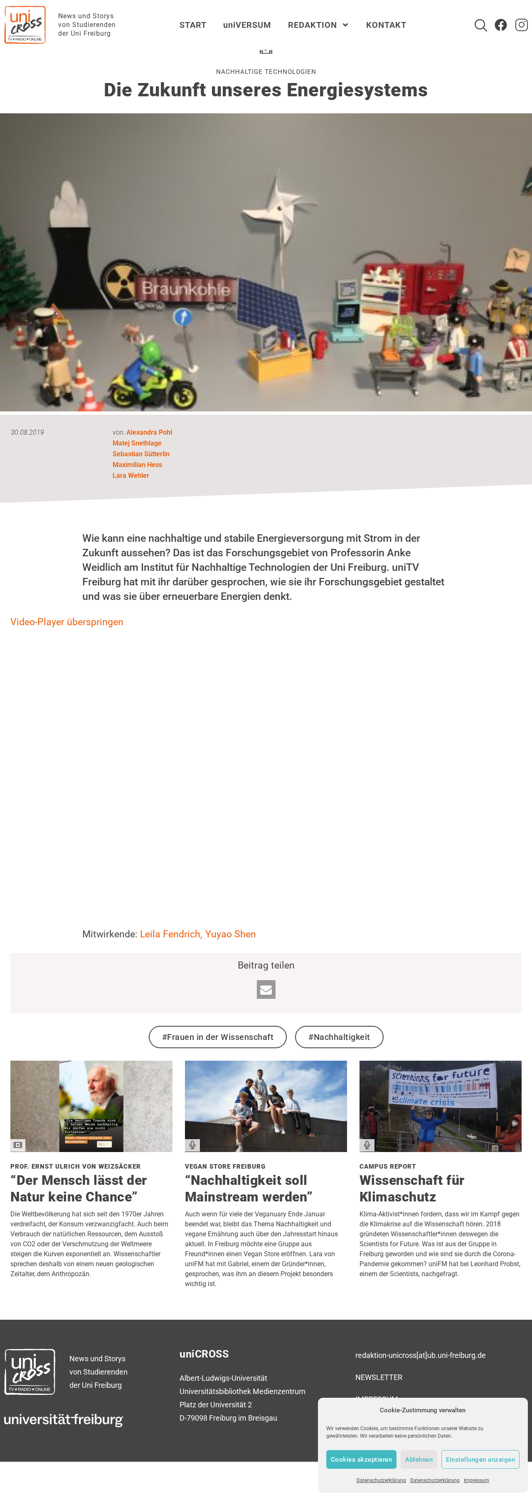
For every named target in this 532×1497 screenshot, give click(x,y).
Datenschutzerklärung (381, 1480)
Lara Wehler (131, 475)
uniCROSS (204, 1354)
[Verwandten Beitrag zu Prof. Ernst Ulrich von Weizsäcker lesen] (91, 1149)
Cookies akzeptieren (361, 1459)
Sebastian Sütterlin (141, 454)
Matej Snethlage (137, 443)
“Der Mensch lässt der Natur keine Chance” (78, 1188)
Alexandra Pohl (149, 432)
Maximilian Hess (137, 465)
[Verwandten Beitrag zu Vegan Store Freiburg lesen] (266, 1149)
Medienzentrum (279, 1391)
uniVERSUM (247, 25)
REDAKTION (312, 25)
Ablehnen (419, 1459)
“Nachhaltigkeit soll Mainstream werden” (249, 1188)
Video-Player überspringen (66, 622)
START (193, 25)
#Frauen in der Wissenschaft (218, 1037)
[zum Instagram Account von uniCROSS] (521, 25)
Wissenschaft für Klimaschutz (412, 1188)
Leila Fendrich (170, 934)
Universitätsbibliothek (215, 1391)
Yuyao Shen (230, 934)
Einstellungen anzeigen (480, 1459)
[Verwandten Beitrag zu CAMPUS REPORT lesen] (441, 1149)
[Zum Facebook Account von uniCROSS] (501, 25)
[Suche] (481, 25)
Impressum (476, 1480)
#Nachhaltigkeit (339, 1037)
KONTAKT (386, 25)
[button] (266, 989)
